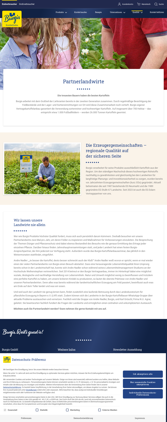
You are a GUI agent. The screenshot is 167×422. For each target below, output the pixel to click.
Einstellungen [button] (31, 390)
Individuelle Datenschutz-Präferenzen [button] (143, 393)
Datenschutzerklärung (12, 387)
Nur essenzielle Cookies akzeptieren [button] (143, 383)
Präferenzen (26, 418)
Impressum (140, 418)
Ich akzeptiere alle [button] (143, 374)
